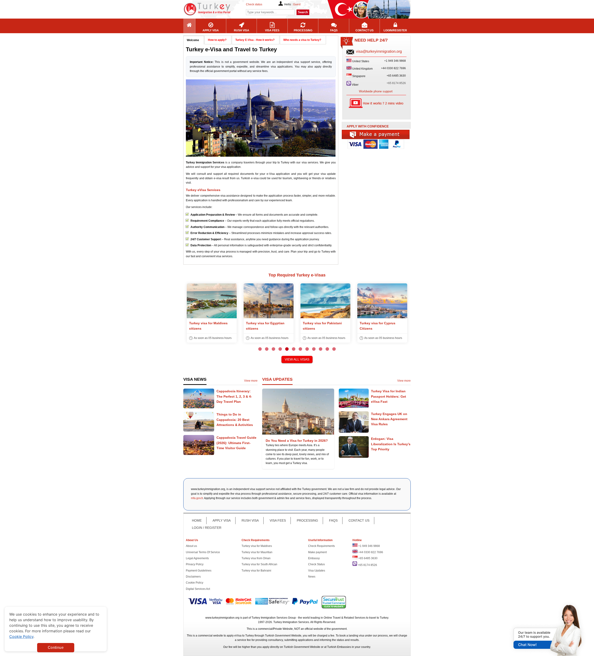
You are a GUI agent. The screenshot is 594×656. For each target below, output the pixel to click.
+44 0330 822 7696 (370, 552)
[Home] (189, 26)
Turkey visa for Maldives (257, 546)
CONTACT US (359, 520)
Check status (254, 4)
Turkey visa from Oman (256, 558)
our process (380, 635)
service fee (244, 640)
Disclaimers (193, 576)
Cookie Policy (194, 582)
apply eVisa (234, 635)
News (311, 576)
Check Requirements (321, 546)
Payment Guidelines (198, 570)
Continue (56, 648)
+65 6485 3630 (368, 558)
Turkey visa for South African (259, 564)
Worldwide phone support (376, 91)
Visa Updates (316, 570)
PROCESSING (307, 520)
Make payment (317, 552)
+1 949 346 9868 (369, 546)
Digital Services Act (198, 589)
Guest (296, 4)
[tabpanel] (211, 313)
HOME (197, 520)
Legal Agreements (197, 558)
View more (251, 380)
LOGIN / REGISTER (206, 527)
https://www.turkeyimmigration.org (220, 9)
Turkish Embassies (339, 647)
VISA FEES (278, 520)
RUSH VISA (250, 520)
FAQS (333, 520)
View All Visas (297, 359)
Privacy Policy (194, 564)
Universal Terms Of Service (203, 552)
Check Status (316, 564)
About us (191, 546)
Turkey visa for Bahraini (256, 570)
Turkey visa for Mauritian (257, 552)
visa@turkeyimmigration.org (379, 51)
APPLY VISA (222, 520)
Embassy (314, 558)
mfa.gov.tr (197, 498)
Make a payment (376, 134)
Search (303, 12)
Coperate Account (376, 145)
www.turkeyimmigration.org (222, 617)
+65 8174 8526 (396, 83)
